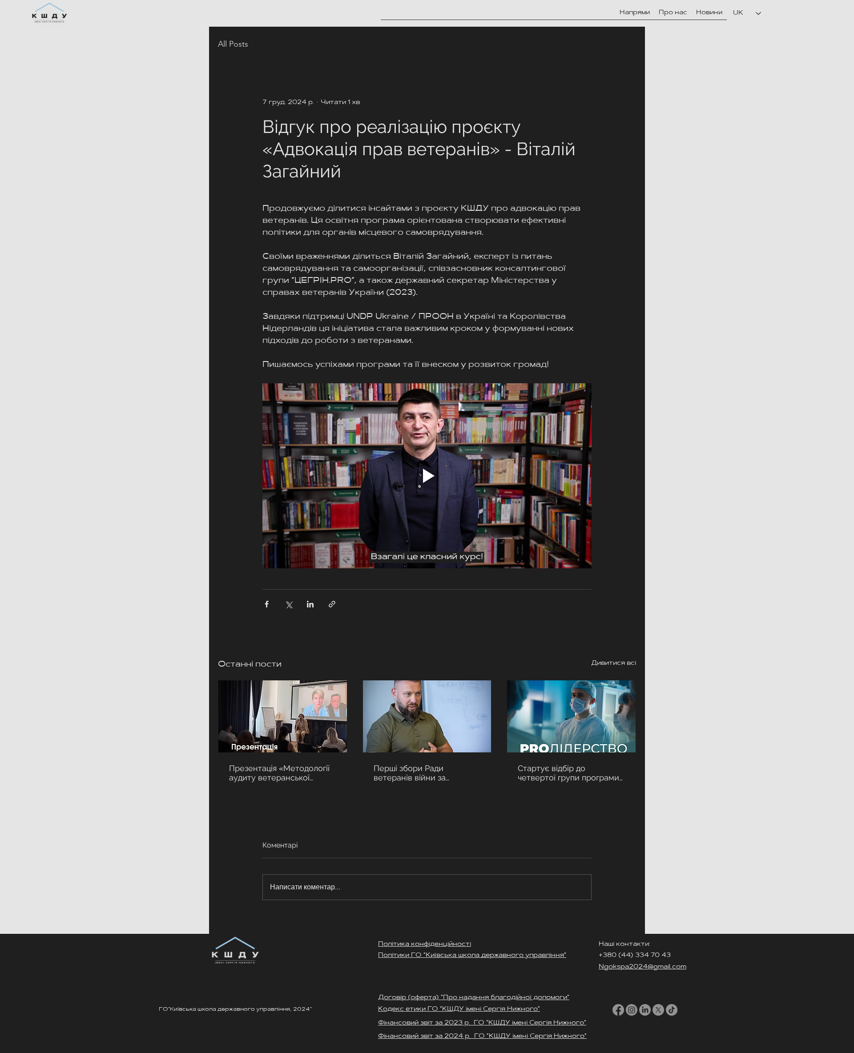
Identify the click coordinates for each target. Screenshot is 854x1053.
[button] (673, 13)
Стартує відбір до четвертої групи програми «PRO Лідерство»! (568, 773)
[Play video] (427, 475)
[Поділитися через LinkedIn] (310, 604)
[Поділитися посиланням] (332, 604)
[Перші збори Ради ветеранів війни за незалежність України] (427, 716)
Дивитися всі (613, 663)
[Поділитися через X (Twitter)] (288, 604)
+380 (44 (614, 956)
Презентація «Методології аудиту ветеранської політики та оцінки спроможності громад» (279, 773)
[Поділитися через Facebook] (266, 604)
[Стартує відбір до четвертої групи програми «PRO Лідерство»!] (571, 716)
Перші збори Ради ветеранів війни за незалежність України (416, 773)
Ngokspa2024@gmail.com (642, 967)
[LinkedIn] (645, 1010)
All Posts (233, 44)
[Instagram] (631, 1010)
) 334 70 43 (651, 956)
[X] (658, 1010)
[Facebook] (618, 1010)
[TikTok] (671, 1010)
